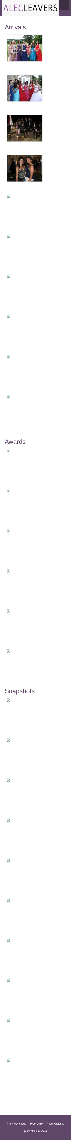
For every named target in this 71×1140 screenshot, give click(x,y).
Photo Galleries (55, 1123)
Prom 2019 (36, 1123)
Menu (64, 5)
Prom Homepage (16, 1123)
